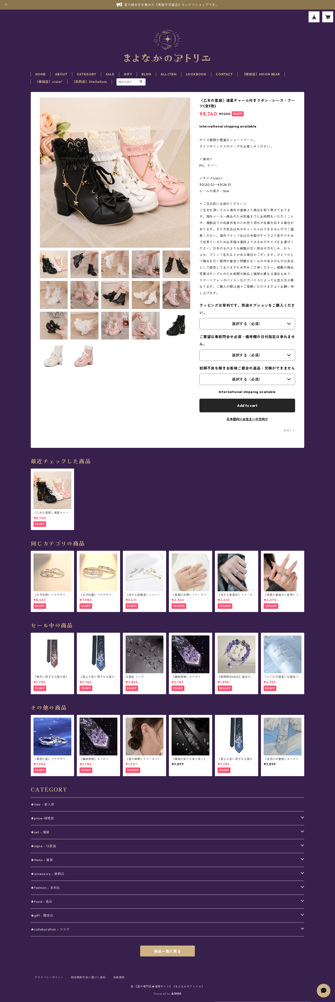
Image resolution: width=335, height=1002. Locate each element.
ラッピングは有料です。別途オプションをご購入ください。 (247, 309)
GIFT (128, 74)
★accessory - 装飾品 (47, 874)
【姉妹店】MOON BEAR (261, 74)
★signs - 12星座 (43, 846)
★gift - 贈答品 (42, 915)
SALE (110, 74)
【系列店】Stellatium (89, 82)
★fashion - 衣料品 (45, 888)
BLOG (146, 74)
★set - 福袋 (40, 832)
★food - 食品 (41, 902)
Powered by (162, 993)
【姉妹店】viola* (49, 82)
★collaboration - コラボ (50, 929)
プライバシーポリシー (49, 977)
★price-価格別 (42, 818)
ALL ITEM (168, 74)
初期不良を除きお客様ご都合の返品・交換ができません (247, 368)
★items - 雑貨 (42, 860)
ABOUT (61, 74)
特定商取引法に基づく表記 (88, 977)
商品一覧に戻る (167, 951)
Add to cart (247, 405)
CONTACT (224, 74)
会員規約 (119, 977)
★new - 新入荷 (42, 804)
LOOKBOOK (196, 74)
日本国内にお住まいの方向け (247, 419)
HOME (40, 74)
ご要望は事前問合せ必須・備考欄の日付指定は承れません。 (247, 340)
